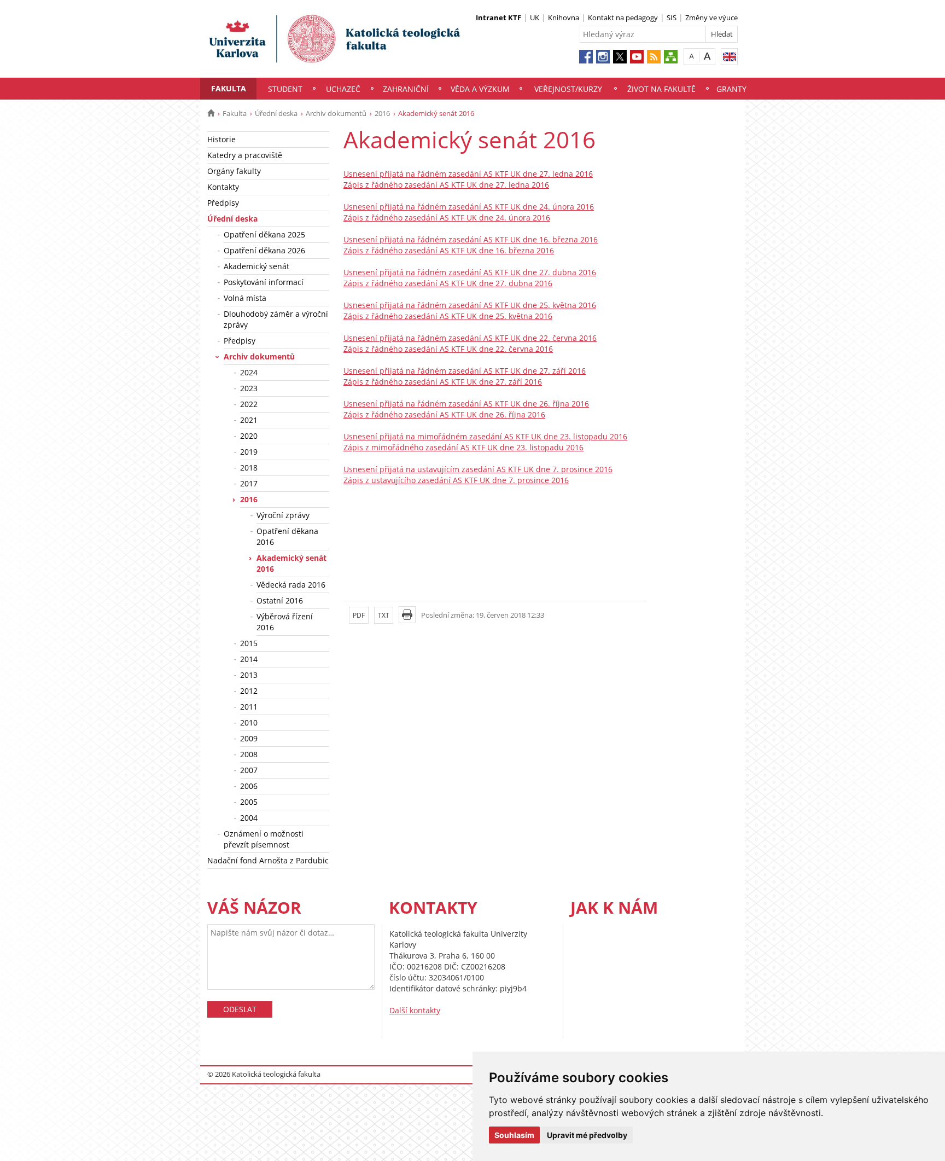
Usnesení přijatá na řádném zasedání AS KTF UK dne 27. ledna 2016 (468, 174)
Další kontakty (414, 1010)
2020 (249, 436)
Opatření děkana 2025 (264, 234)
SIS (671, 17)
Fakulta (228, 88)
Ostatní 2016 (279, 600)
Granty (731, 89)
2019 (249, 451)
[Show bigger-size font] (707, 56)
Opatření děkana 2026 (264, 250)
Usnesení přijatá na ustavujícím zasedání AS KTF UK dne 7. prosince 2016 (477, 469)
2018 (249, 467)
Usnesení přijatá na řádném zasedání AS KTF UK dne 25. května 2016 (469, 305)
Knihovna (563, 17)
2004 (249, 817)
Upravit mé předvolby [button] (587, 1135)
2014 (249, 659)
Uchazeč (343, 89)
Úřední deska (276, 113)
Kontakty (223, 187)
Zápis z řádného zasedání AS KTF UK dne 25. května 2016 (447, 316)
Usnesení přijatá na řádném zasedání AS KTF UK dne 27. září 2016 (464, 370)
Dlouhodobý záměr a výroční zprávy (276, 319)
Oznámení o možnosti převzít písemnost (264, 839)
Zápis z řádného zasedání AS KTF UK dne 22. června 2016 (448, 349)
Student (285, 89)
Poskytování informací (264, 282)
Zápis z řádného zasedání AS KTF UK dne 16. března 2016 (448, 250)
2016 (382, 113)
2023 (249, 388)
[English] (729, 56)
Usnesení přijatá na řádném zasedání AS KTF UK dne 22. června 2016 (470, 338)
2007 (249, 770)
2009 (249, 738)
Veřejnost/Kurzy (568, 89)
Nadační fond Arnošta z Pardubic (268, 860)
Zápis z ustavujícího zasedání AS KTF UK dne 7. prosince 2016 (456, 480)
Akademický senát (256, 266)
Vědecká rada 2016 (290, 584)
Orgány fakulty (234, 171)
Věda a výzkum (480, 89)
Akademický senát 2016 (291, 563)
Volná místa (245, 298)
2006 (249, 786)
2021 (249, 420)
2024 (249, 372)
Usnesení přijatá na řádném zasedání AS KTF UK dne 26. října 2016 (466, 403)
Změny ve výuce (711, 17)
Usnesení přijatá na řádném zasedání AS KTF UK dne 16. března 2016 (470, 239)
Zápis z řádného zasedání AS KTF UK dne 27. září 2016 (442, 381)
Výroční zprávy (283, 515)
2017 (249, 483)
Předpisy (223, 203)
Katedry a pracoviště (244, 155)
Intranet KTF (498, 17)
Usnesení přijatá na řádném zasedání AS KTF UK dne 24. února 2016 (468, 206)
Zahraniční (406, 89)
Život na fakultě (661, 89)
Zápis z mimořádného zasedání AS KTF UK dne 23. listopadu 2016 (463, 447)
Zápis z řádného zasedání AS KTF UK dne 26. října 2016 (444, 414)
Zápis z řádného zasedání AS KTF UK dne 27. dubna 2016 (447, 283)
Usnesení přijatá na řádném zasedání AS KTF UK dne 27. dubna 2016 (469, 272)
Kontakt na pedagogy (623, 17)
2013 (249, 675)
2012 (249, 691)
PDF (359, 615)
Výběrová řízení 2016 (284, 621)
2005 (249, 802)
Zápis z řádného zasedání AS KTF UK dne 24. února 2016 (446, 217)
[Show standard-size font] (691, 56)
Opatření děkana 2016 (287, 536)
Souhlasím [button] (514, 1135)
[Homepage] (210, 113)
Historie (221, 139)
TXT (383, 615)
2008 (249, 754)
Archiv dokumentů (336, 113)
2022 (249, 404)
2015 (249, 643)
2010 (249, 722)
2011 (249, 706)
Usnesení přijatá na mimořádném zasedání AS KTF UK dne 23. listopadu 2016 (485, 436)
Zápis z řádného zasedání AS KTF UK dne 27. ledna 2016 (446, 184)
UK (534, 17)
